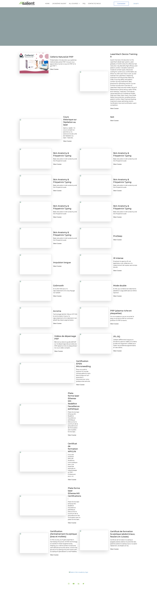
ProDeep (117, 236)
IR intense (118, 258)
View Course (54, 69)
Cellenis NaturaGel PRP (61, 57)
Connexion (121, 4)
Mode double (119, 285)
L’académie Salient (62, 577)
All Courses (73, 3)
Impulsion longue (62, 262)
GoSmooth (58, 285)
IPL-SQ (116, 336)
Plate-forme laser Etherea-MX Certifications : (74, 493)
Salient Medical (78, 594)
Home (47, 3)
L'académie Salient (59, 3)
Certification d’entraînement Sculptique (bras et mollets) (63, 534)
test (112, 117)
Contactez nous (94, 3)
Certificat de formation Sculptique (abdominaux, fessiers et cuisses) (122, 534)
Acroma (57, 311)
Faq (84, 3)
